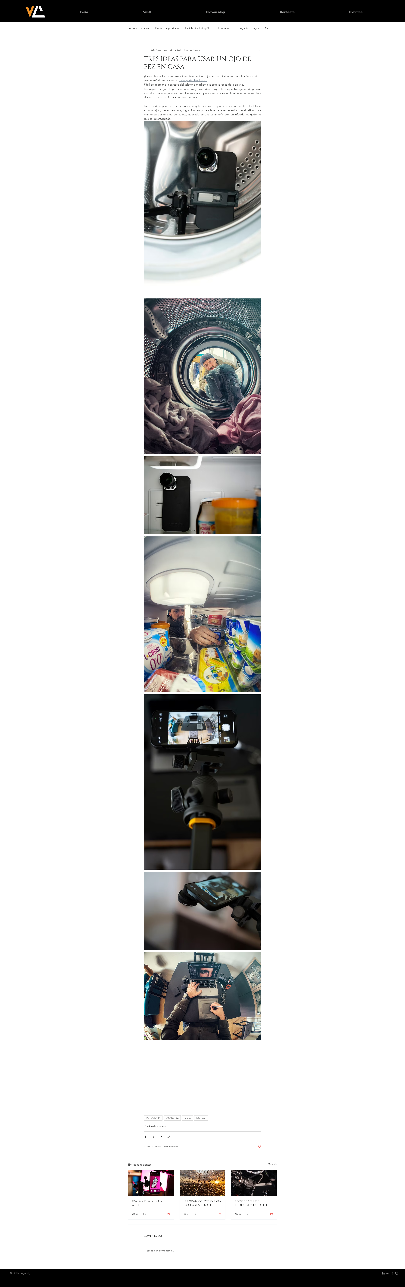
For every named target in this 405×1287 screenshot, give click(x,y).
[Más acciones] (259, 50)
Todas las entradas (138, 28)
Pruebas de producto (167, 28)
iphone (187, 1117)
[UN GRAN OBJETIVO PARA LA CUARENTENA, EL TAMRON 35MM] (202, 1183)
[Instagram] (396, 1273)
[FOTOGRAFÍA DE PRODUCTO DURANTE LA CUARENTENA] (254, 1183)
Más (267, 28)
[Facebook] (392, 1273)
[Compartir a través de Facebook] (145, 1136)
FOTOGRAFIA (153, 1117)
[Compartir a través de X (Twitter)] (153, 1136)
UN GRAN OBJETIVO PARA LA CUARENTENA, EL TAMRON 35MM (202, 1203)
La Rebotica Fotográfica (198, 28)
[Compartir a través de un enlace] (168, 1136)
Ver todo (272, 1164)
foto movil (201, 1117)
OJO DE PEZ (172, 1117)
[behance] (387, 1273)
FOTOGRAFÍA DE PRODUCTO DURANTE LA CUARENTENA (253, 1203)
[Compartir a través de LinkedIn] (160, 1136)
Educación (224, 28)
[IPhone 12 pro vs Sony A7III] (151, 1183)
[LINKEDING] (383, 1273)
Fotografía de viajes (248, 28)
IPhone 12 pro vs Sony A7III (148, 1203)
